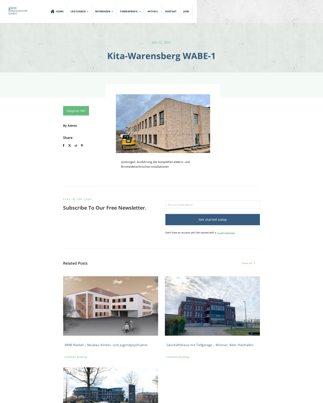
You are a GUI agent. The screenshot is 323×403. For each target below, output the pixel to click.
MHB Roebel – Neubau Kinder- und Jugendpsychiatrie (106, 345)
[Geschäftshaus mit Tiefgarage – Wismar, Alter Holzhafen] (212, 306)
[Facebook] (64, 145)
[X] (70, 145)
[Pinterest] (82, 145)
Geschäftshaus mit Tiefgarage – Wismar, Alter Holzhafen (210, 345)
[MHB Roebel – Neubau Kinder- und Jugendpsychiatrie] (110, 306)
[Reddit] (76, 145)
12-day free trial (226, 232)
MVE (83, 110)
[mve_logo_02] (20, 8)
